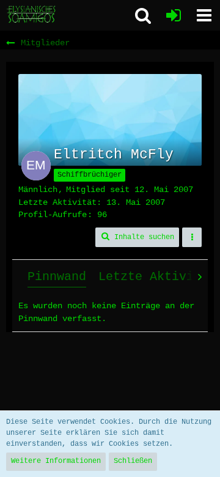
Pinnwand (57, 277)
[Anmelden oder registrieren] (173, 15)
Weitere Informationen (56, 461)
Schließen (133, 461)
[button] (204, 15)
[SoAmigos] (32, 14)
